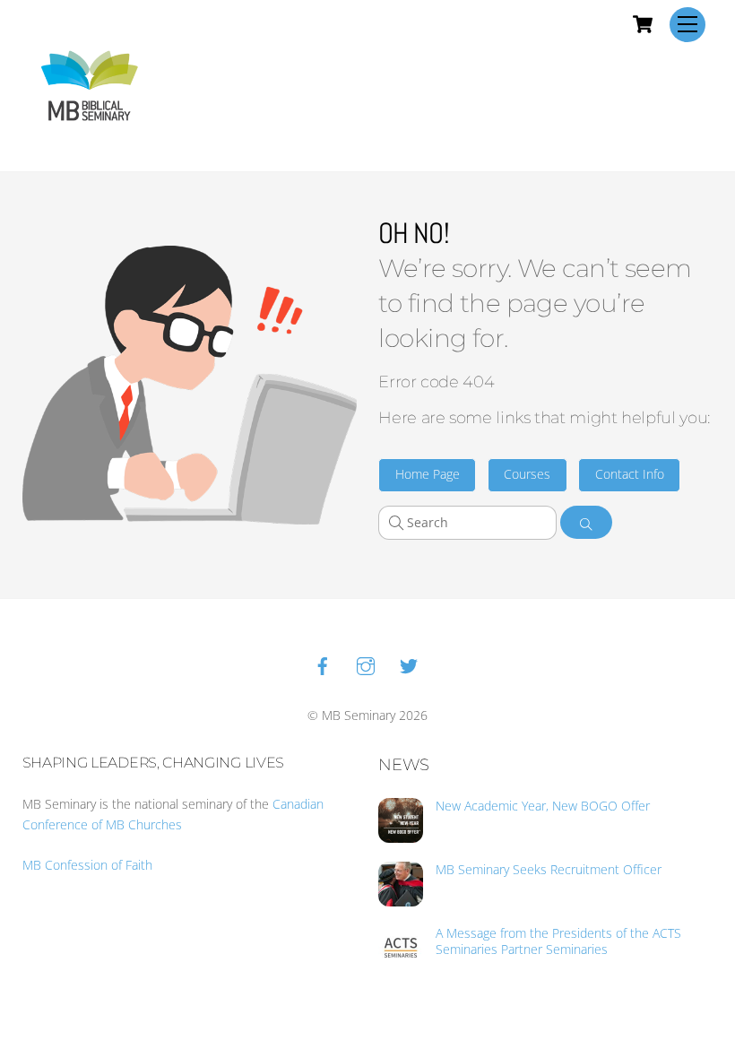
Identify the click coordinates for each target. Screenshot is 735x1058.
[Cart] (643, 24)
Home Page (427, 473)
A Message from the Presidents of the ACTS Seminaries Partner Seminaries (558, 941)
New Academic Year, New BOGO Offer (543, 806)
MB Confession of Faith (87, 864)
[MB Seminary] (89, 84)
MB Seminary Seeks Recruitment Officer (549, 870)
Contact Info (629, 473)
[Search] (586, 522)
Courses (527, 473)
